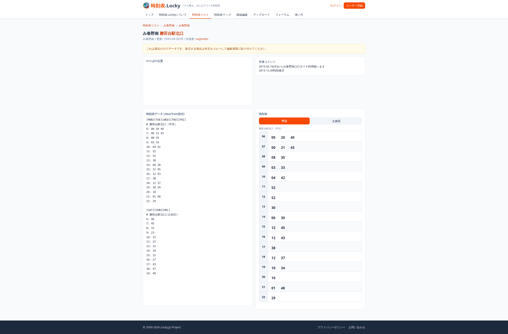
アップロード (261, 14)
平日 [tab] (284, 121)
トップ (149, 14)
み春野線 (169, 25)
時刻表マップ (222, 14)
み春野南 (184, 25)
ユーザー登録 (354, 5)
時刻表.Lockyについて (173, 14)
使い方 (299, 14)
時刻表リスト (200, 14)
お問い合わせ (356, 327)
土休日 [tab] (336, 121)
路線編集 (242, 14)
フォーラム (282, 14)
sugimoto (202, 39)
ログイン (335, 5)
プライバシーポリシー (331, 327)
